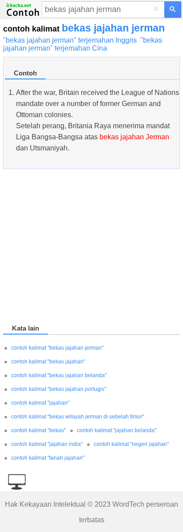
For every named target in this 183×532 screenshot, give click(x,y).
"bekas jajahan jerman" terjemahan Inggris (70, 40)
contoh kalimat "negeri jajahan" (131, 444)
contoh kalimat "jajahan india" (47, 444)
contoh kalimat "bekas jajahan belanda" (59, 375)
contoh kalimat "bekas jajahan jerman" (57, 348)
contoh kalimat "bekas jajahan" (48, 362)
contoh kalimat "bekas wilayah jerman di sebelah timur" (77, 417)
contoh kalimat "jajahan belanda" (116, 430)
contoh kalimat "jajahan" (40, 403)
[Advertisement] (91, 248)
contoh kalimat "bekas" (38, 430)
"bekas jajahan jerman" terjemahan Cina (82, 44)
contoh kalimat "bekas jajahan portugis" (58, 389)
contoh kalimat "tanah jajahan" (47, 458)
